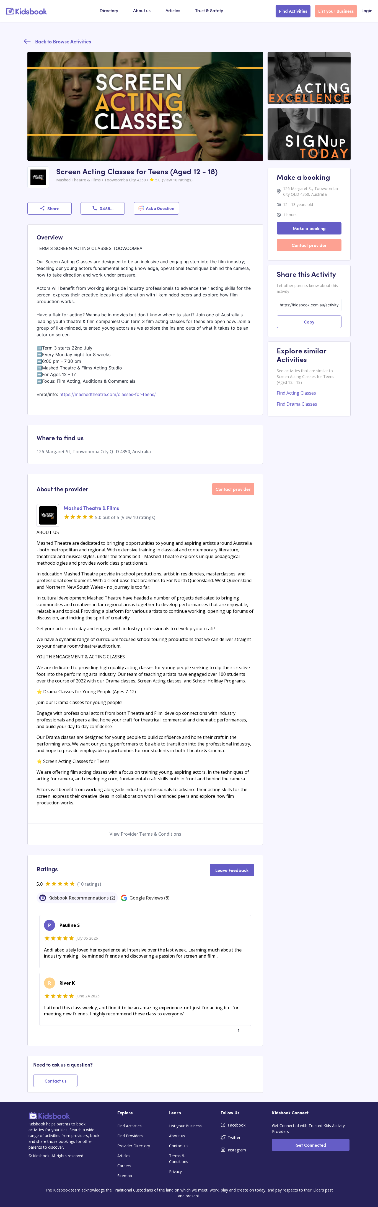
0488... (106, 208)
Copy (309, 322)
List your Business (336, 11)
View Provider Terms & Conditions (145, 834)
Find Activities (293, 11)
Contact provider (233, 489)
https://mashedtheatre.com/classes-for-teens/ (107, 394)
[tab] (77, 897)
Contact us (55, 1081)
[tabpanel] (145, 974)
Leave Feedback (231, 870)
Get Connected (311, 1145)
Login (366, 11)
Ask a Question (160, 208)
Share (53, 208)
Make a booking (309, 228)
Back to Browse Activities (63, 41)
